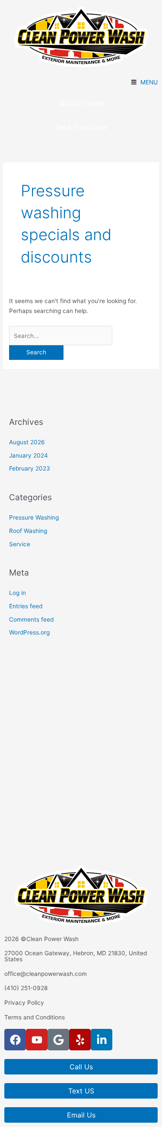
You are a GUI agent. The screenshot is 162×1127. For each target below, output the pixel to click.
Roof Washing (28, 530)
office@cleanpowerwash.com (45, 973)
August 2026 (27, 442)
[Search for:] (60, 335)
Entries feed (25, 606)
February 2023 (29, 468)
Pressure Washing (34, 517)
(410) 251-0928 (26, 988)
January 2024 (28, 455)
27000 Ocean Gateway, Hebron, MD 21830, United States (75, 956)
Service (19, 544)
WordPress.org (29, 632)
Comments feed (31, 619)
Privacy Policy (24, 1002)
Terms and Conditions (34, 1017)
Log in (17, 592)
